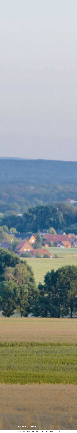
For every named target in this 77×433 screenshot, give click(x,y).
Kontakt (47, 431)
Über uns (42, 431)
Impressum (51, 431)
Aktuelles (28, 431)
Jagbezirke (37, 431)
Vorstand (24, 431)
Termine (33, 431)
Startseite (19, 431)
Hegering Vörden (27, 427)
